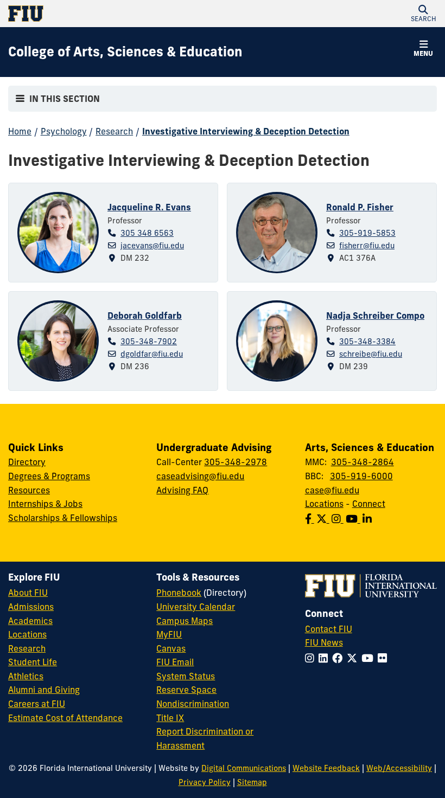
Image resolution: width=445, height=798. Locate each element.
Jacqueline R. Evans (149, 207)
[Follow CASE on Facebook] (310, 518)
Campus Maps (184, 620)
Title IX (170, 717)
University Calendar (195, 606)
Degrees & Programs (49, 476)
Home (19, 131)
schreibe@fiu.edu (370, 354)
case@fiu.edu (332, 490)
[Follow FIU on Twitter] (354, 658)
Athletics (25, 676)
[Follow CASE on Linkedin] (368, 518)
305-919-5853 (367, 233)
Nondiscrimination (192, 703)
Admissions (31, 606)
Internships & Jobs (45, 503)
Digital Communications (243, 768)
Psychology (64, 131)
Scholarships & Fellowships (62, 517)
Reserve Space (186, 689)
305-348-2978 (235, 461)
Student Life (32, 662)
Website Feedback (326, 768)
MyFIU (169, 634)
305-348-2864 (362, 461)
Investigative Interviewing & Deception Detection (245, 131)
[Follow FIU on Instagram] (312, 658)
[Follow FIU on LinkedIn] (325, 658)
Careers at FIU (36, 703)
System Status (185, 676)
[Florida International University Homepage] (115, 13)
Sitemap (252, 782)
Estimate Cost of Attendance (65, 717)
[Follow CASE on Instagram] (339, 518)
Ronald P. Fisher (359, 207)
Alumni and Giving (44, 689)
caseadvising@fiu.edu (200, 476)
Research (114, 131)
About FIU (28, 592)
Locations (324, 503)
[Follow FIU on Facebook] (339, 658)
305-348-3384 (367, 341)
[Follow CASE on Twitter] (324, 518)
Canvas (171, 648)
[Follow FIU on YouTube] (369, 658)
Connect (368, 503)
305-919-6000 (361, 476)
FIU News (324, 642)
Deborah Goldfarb (144, 315)
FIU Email (175, 662)
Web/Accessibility (399, 768)
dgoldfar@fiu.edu (151, 354)
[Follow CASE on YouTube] (354, 518)
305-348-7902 (148, 341)
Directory (27, 461)
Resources (29, 490)
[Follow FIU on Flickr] (384, 658)
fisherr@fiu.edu (367, 245)
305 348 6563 (147, 233)
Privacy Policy (205, 782)
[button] (423, 13)
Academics (30, 620)
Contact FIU (328, 628)
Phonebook (178, 592)
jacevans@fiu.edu (152, 245)
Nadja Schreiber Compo (375, 315)
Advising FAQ (182, 490)
